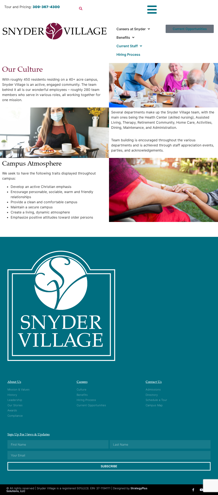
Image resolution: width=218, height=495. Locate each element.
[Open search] (81, 8)
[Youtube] (201, 489)
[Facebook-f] (193, 489)
